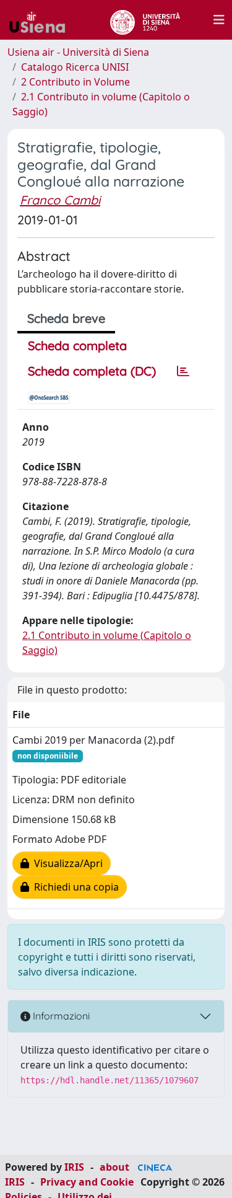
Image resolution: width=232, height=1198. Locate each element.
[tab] (183, 371)
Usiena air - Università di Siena (78, 52)
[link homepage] (42, 19)
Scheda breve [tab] (66, 318)
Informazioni (60, 1016)
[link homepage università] (145, 19)
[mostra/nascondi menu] (219, 20)
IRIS (74, 1167)
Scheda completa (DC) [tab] (92, 371)
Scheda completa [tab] (77, 345)
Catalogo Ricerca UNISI (75, 67)
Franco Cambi (60, 200)
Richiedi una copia (74, 887)
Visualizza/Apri (66, 863)
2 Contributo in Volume (75, 82)
